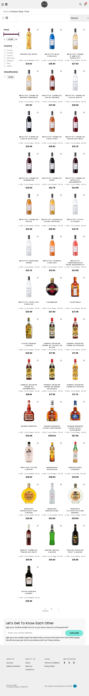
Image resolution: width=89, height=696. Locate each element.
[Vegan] (5, 76)
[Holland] (5, 61)
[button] (38, 30)
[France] (5, 50)
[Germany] (5, 58)
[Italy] (5, 63)
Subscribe (74, 633)
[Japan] (5, 66)
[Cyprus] (5, 56)
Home (6, 11)
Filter (10, 39)
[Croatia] (5, 53)
